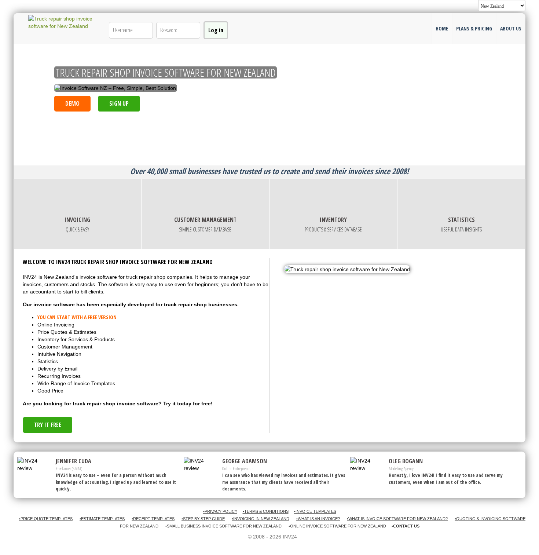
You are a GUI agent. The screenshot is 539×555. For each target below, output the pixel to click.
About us (510, 28)
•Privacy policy (220, 511)
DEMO (72, 103)
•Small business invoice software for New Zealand (223, 526)
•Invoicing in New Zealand (260, 518)
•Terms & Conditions (266, 511)
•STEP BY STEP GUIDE (203, 518)
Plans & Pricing (474, 28)
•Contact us (405, 526)
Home (442, 28)
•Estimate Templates (102, 518)
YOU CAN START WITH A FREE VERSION (77, 317)
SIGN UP (119, 103)
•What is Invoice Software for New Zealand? (397, 518)
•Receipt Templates (153, 518)
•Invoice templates (315, 511)
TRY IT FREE (47, 425)
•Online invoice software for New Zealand (337, 526)
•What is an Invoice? (318, 518)
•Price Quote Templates (46, 518)
